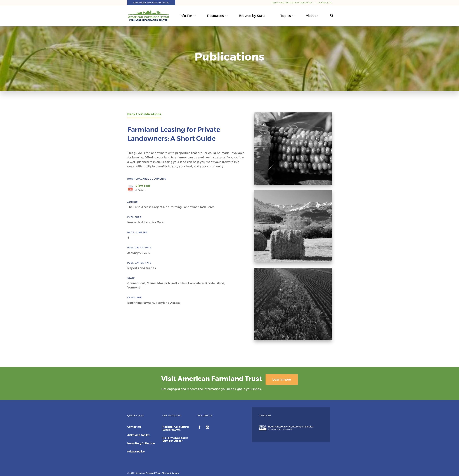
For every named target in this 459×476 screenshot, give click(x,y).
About (311, 16)
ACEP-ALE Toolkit (138, 435)
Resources (215, 16)
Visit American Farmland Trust (151, 2)
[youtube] (207, 428)
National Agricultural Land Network (175, 428)
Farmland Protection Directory (291, 2)
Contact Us (325, 2)
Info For (185, 16)
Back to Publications (144, 114)
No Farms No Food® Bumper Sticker (175, 439)
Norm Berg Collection (141, 443)
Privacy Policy (136, 451)
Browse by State (252, 16)
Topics (285, 16)
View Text (142, 188)
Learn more (281, 380)
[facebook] (200, 428)
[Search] (328, 15)
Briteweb (174, 473)
